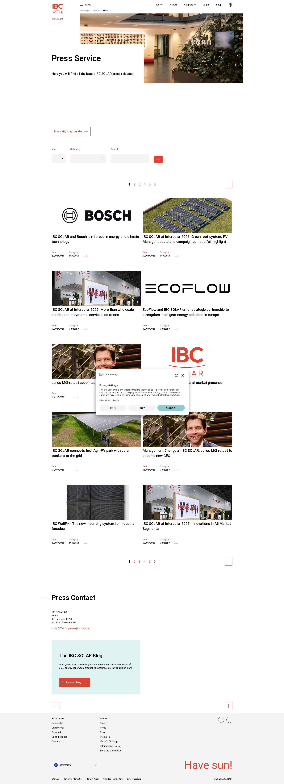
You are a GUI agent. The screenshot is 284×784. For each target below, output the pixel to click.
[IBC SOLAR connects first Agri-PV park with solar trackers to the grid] (96, 446)
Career (103, 723)
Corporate (96, 11)
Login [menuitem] (206, 4)
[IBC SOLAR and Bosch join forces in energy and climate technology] (96, 232)
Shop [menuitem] (219, 4)
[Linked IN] (221, 720)
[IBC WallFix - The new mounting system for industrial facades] (96, 519)
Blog (102, 732)
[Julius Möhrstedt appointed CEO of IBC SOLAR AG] (76, 397)
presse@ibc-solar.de (78, 628)
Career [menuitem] (173, 4)
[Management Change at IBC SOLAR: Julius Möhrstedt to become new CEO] (187, 446)
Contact (56, 741)
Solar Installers (59, 736)
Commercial (58, 727)
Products (105, 736)
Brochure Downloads (110, 750)
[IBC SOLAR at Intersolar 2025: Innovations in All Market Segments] (187, 519)
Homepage (84, 11)
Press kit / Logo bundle (68, 131)
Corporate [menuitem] (190, 4)
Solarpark (56, 732)
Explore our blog (71, 682)
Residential (57, 723)
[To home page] (57, 7)
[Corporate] (55, 706)
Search (159, 4)
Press (103, 727)
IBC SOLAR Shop (109, 741)
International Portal (110, 746)
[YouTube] (229, 720)
